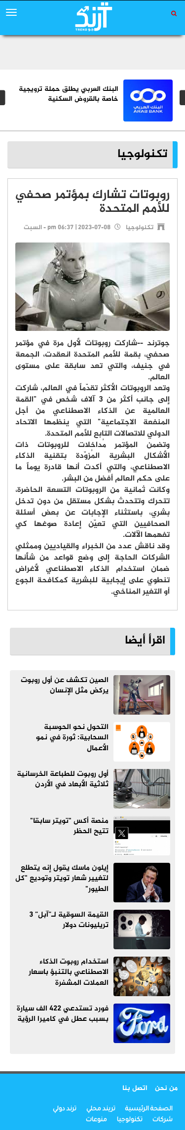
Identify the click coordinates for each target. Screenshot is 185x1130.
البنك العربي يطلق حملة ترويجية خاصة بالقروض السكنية (68, 94)
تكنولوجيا (142, 154)
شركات (162, 1120)
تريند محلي (100, 1109)
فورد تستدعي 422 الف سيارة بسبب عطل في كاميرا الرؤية (63, 1014)
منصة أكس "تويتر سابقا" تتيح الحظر (69, 826)
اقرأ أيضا (145, 640)
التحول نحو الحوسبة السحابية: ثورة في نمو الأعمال (72, 738)
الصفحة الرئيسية (149, 1109)
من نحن (166, 1088)
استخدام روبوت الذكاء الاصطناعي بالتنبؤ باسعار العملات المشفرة (69, 972)
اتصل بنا (135, 1088)
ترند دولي (64, 1109)
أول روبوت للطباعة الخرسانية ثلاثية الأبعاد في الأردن (63, 779)
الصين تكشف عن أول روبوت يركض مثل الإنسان (65, 685)
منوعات (96, 1120)
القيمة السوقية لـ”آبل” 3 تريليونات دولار (69, 920)
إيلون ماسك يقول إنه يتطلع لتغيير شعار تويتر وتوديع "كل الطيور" (62, 878)
